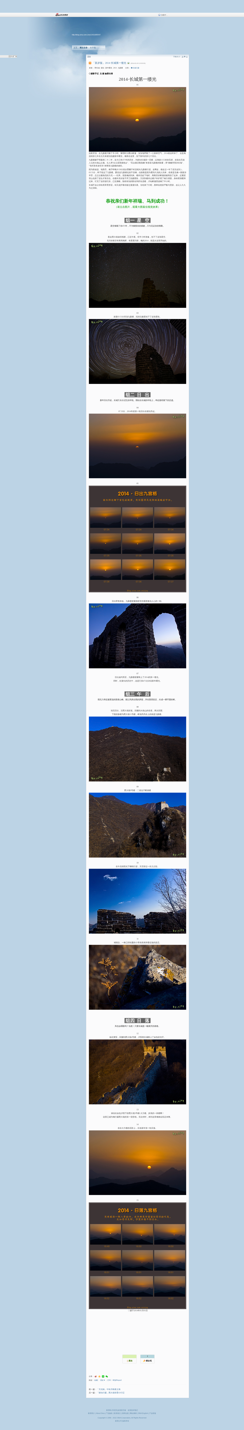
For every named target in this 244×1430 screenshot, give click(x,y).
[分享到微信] (107, 1376)
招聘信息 (125, 1413)
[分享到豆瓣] (103, 1376)
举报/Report (117, 1380)
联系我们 (117, 1413)
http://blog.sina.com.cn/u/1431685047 (86, 35)
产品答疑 (152, 1413)
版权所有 (125, 1421)
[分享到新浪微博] (96, 1376)
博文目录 (84, 48)
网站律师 (133, 1413)
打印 (109, 1380)
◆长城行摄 (135, 68)
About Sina (100, 1413)
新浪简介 (91, 1413)
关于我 (93, 48)
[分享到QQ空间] (99, 1376)
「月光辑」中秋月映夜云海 (108, 1389)
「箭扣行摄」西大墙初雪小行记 (110, 1393)
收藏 (96, 1380)
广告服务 (109, 1413)
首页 (75, 48)
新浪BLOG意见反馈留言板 (116, 1410)
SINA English (143, 1413)
